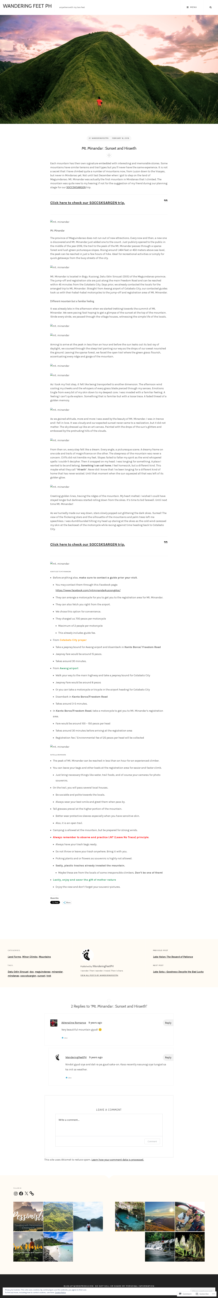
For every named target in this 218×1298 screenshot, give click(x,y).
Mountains (45, 956)
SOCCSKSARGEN (76, 187)
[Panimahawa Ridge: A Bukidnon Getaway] (58, 1216)
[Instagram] (15, 1193)
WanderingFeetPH (100, 138)
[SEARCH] (210, 7)
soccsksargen (28, 975)
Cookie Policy (60, 1292)
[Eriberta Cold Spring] (160, 1247)
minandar (57, 971)
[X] (26, 1193)
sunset (41, 975)
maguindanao (42, 971)
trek (48, 975)
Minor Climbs (30, 956)
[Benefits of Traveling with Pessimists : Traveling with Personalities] (28, 1216)
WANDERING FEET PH (27, 6)
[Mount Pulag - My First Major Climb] (160, 1216)
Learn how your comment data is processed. (118, 1159)
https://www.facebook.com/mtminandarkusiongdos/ (88, 590)
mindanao (13, 975)
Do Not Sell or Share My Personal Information (124, 1286)
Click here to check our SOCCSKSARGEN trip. (87, 203)
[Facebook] (21, 1193)
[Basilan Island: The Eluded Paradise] (58, 1247)
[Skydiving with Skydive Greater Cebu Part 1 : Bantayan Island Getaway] (190, 1216)
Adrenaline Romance (73, 1022)
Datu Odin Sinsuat (18, 971)
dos (32, 971)
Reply (168, 1022)
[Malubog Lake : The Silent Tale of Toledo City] (88, 1216)
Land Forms (14, 956)
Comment (152, 1141)
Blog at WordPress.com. (79, 1286)
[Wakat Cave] (130, 1216)
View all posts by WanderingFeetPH (99, 975)
